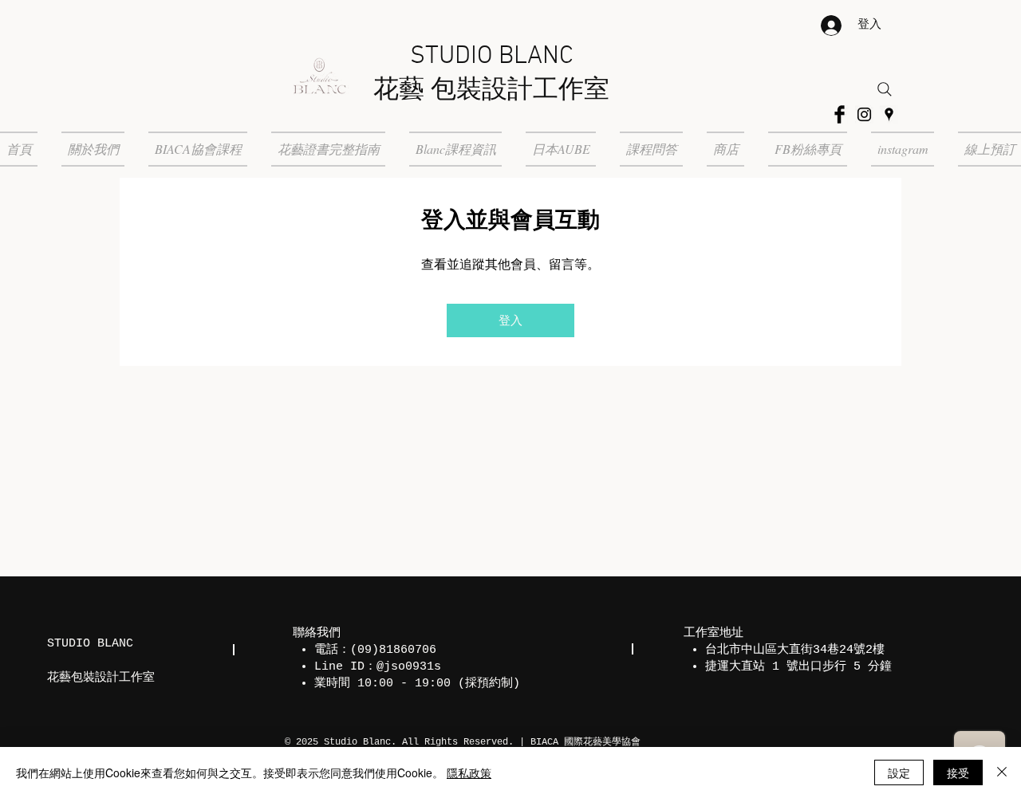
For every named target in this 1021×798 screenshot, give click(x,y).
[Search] (884, 89)
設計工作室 (545, 91)
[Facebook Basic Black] (839, 114)
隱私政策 (469, 772)
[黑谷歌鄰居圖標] (889, 114)
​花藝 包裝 (427, 91)
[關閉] (1001, 772)
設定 (899, 772)
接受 (958, 772)
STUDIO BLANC (492, 56)
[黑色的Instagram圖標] (864, 114)
